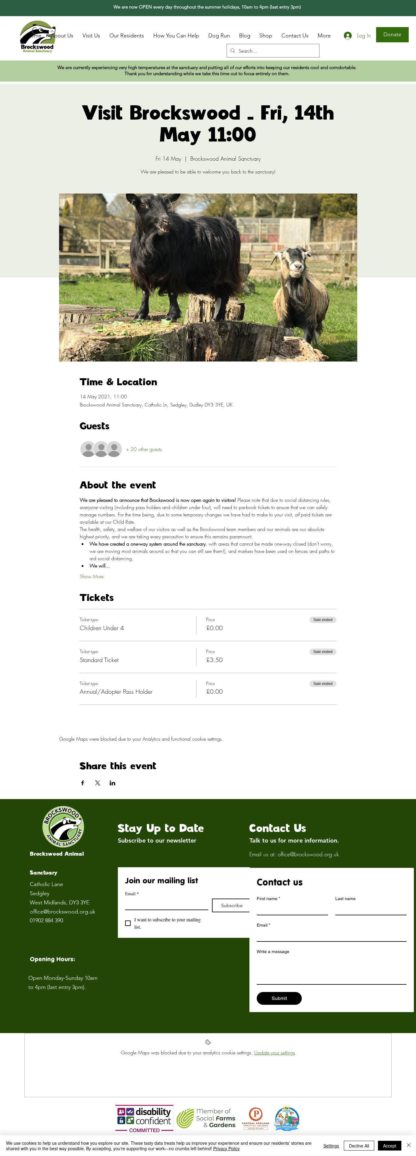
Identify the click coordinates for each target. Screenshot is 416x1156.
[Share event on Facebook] (83, 783)
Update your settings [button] (274, 1052)
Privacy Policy (226, 1148)
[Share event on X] (97, 783)
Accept (389, 1146)
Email (132, 893)
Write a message (273, 951)
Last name (345, 898)
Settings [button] (331, 1146)
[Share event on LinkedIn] (112, 783)
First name (268, 898)
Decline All (359, 1146)
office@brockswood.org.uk (62, 911)
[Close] (408, 1145)
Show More (92, 576)
